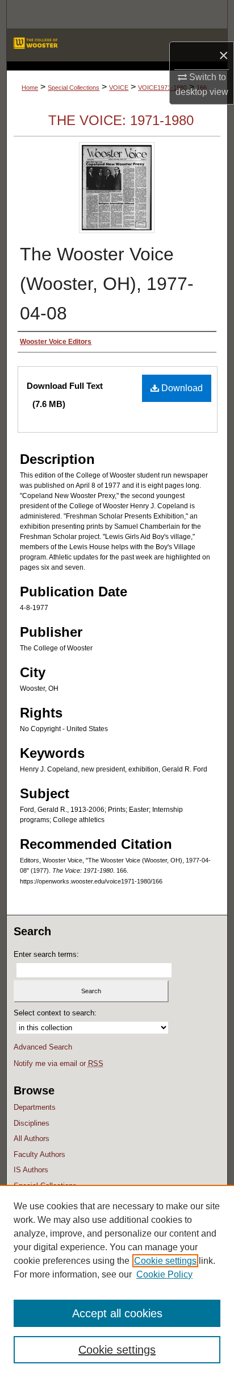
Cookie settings (165, 1261)
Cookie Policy (164, 1274)
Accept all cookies (117, 1313)
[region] (117, 1281)
